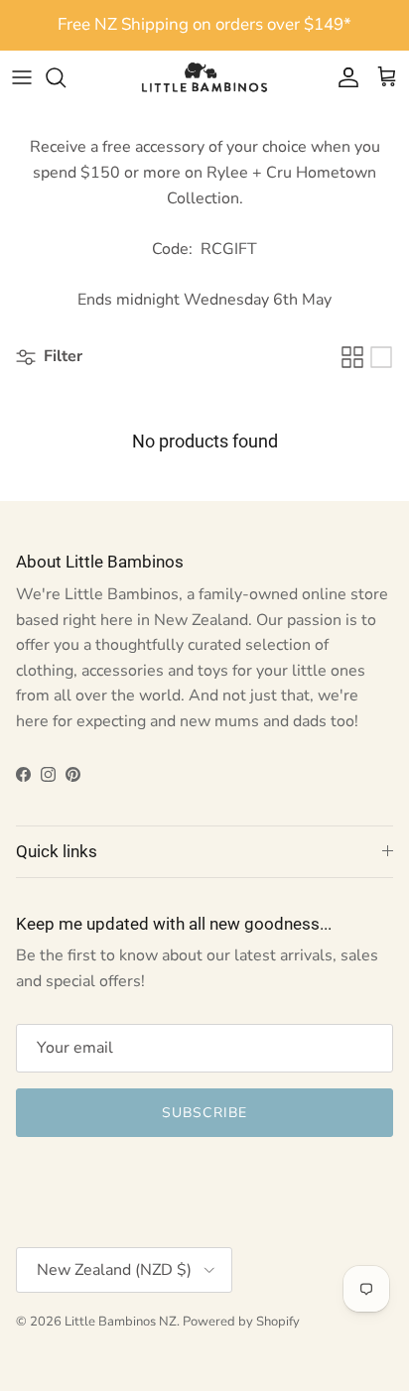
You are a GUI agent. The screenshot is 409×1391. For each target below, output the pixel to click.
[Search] (65, 77)
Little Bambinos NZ (121, 1321)
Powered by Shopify (241, 1321)
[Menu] (22, 77)
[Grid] (352, 357)
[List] (381, 357)
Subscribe (204, 1112)
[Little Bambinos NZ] (204, 77)
